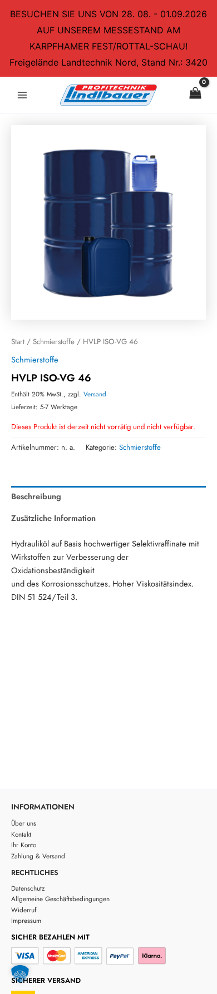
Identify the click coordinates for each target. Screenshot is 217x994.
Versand (94, 394)
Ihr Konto (23, 844)
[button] (20, 974)
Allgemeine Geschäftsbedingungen (60, 898)
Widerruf (23, 910)
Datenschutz (28, 888)
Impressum (26, 920)
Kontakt (21, 834)
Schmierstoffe (54, 341)
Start (17, 341)
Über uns (23, 823)
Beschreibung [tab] (36, 496)
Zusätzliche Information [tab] (53, 518)
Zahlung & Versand (38, 856)
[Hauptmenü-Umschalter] (22, 95)
